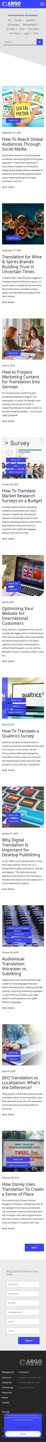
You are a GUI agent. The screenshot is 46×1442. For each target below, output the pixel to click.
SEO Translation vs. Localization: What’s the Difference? (21, 1082)
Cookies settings (23, 1427)
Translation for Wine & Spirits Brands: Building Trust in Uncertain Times (22, 264)
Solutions (30, 20)
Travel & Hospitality (18, 1165)
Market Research (16, 472)
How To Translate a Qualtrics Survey (20, 733)
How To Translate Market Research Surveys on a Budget (22, 495)
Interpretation (30, 24)
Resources (7, 1392)
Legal (26, 33)
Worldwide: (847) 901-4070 (30, 1377)
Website (13, 590)
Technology (13, 24)
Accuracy (10, 28)
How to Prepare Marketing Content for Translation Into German (21, 379)
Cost (21, 28)
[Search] (40, 42)
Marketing (14, 33)
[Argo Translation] (11, 4)
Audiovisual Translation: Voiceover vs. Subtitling (14, 966)
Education (33, 28)
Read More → (9, 187)
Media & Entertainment (19, 928)
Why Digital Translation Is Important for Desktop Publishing (21, 847)
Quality (18, 20)
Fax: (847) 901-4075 (27, 1387)
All (9, 20)
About (5, 1397)
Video (18, 940)
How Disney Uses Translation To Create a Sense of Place (23, 1189)
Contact (5, 1402)
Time (35, 33)
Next (34, 1247)
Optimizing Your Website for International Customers (18, 616)
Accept (23, 1434)
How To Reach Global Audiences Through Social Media (22, 144)
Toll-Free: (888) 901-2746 (29, 1382)
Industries (7, 1382)
